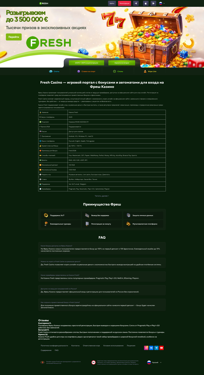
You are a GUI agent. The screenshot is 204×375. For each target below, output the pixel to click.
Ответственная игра (91, 345)
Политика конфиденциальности (54, 345)
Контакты (75, 345)
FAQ (56, 350)
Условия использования (113, 345)
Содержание (46, 350)
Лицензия (131, 345)
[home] (43, 3)
